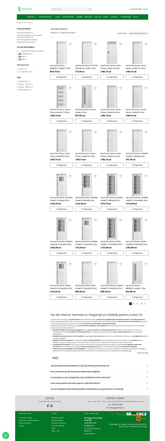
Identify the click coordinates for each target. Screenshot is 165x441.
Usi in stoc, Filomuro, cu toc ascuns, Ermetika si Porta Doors (29, 36)
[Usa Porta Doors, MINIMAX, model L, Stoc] (137, 272)
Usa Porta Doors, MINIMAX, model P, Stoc (60, 67)
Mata (23, 59)
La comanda (23, 72)
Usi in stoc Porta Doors (25, 33)
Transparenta (26, 54)
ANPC (53, 428)
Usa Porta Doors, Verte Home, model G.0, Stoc (85, 155)
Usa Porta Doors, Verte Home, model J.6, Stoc (110, 67)
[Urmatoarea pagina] (145, 303)
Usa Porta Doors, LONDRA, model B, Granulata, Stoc (61, 243)
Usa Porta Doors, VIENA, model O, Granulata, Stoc (61, 287)
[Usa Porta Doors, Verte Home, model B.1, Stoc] (137, 96)
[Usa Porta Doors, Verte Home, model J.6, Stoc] (111, 52)
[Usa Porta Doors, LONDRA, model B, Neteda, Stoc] (86, 184)
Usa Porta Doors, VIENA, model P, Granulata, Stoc (86, 287)
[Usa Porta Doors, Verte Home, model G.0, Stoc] (86, 140)
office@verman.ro (116, 408)
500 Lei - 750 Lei (24, 84)
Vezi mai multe (142, 353)
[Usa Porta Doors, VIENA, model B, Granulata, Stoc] (137, 228)
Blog (136, 17)
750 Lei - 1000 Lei (25, 87)
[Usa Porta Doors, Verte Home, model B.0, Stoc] (111, 96)
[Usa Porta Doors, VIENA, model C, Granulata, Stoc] (111, 228)
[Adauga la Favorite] (70, 44)
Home (105, 17)
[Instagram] (51, 406)
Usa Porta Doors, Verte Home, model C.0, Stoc (136, 67)
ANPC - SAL (55, 431)
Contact (114, 17)
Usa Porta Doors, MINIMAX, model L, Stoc (136, 287)
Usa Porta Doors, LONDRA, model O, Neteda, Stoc (61, 199)
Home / (20, 22)
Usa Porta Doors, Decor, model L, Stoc (85, 111)
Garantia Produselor (58, 423)
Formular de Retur (57, 426)
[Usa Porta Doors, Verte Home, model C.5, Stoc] (61, 96)
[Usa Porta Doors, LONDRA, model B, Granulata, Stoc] (61, 228)
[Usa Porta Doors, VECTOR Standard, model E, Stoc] (86, 52)
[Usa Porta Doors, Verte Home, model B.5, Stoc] (61, 140)
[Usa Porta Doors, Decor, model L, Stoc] (86, 96)
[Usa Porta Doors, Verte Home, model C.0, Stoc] (137, 52)
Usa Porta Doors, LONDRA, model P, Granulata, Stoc (111, 287)
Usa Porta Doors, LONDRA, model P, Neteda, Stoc (137, 155)
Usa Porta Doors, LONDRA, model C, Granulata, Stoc (137, 199)
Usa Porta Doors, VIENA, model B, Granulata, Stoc (136, 243)
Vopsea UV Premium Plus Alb (31, 51)
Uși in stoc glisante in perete (27, 40)
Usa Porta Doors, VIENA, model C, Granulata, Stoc (111, 243)
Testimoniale (126, 17)
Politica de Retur (57, 421)
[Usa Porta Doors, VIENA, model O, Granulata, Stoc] (61, 272)
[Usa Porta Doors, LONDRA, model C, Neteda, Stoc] (111, 184)
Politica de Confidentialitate (29, 421)
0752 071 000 (116, 404)
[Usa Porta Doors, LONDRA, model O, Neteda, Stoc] (61, 184)
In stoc (21, 69)
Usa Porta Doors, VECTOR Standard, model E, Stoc (86, 67)
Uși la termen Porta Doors (26, 42)
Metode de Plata (57, 418)
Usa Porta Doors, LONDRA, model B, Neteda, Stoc (86, 199)
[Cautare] (90, 9)
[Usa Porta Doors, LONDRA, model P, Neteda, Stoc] (137, 140)
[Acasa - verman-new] (28, 9)
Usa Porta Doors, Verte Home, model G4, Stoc (110, 155)
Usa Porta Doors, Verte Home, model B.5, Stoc (60, 155)
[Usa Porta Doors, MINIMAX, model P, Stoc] (61, 52)
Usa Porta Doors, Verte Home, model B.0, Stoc (110, 111)
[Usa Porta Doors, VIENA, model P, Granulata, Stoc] (86, 272)
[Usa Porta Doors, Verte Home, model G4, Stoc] (111, 140)
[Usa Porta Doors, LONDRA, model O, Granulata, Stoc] (86, 228)
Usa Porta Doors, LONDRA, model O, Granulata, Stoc (86, 243)
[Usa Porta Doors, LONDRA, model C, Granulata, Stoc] (137, 184)
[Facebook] (48, 406)
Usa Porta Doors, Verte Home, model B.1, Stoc (136, 111)
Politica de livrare (25, 423)
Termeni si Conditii (25, 418)
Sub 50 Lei (22, 81)
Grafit (23, 56)
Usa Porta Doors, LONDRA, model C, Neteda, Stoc (111, 199)
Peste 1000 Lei (24, 90)
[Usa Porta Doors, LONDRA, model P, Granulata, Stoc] (111, 272)
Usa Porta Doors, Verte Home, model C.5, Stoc (60, 111)
